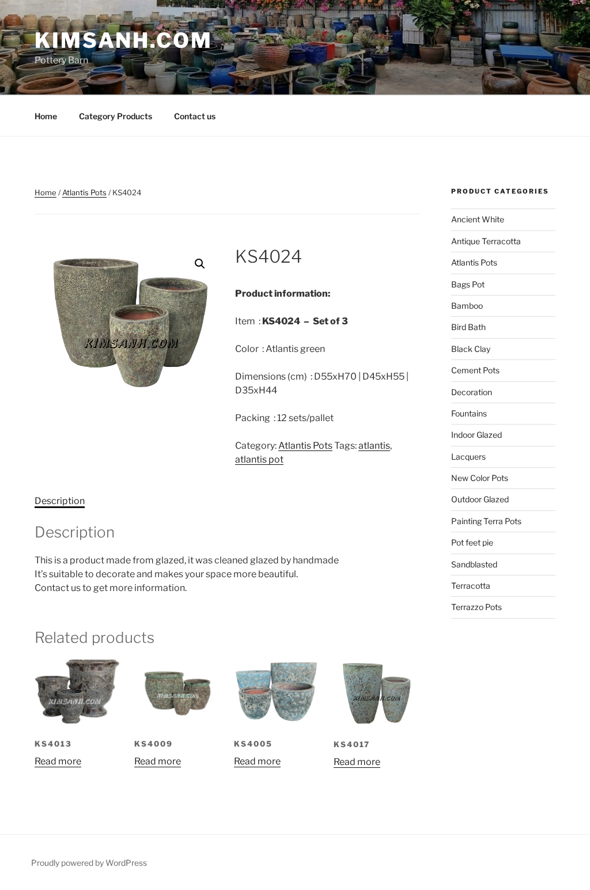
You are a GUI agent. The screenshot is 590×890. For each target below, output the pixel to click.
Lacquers (468, 456)
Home (46, 116)
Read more (58, 761)
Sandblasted (474, 564)
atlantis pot (259, 459)
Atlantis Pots (84, 192)
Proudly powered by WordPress (89, 863)
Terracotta (470, 585)
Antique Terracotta (486, 241)
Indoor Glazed (476, 435)
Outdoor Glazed (480, 499)
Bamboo (467, 305)
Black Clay (470, 349)
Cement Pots (475, 370)
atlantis (374, 445)
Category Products (115, 116)
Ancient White (477, 219)
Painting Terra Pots (486, 521)
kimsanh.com (124, 40)
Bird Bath (468, 327)
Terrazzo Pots (476, 607)
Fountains (469, 413)
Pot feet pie (472, 542)
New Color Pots (479, 478)
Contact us (194, 116)
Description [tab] (60, 500)
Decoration (471, 392)
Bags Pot (468, 284)
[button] (200, 263)
